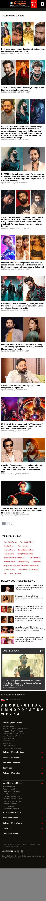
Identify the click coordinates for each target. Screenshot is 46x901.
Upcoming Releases (10, 804)
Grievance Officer (12, 846)
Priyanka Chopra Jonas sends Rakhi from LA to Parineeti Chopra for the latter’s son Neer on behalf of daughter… (29, 639)
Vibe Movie (7, 743)
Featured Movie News (10, 789)
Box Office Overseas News (12, 799)
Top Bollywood (12, 812)
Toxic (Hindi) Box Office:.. (25, 554)
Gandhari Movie (9, 546)
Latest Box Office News (11, 791)
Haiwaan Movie (8, 738)
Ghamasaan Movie (9, 741)
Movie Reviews (8, 806)
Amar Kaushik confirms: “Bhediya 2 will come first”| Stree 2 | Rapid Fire (20, 386)
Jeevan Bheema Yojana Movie (13, 733)
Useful (7, 828)
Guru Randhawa (15, 573)
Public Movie (11, 757)
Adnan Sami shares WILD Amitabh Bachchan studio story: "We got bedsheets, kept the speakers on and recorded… (30, 629)
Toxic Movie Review (10, 542)
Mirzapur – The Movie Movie (13, 731)
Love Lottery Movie (9, 746)
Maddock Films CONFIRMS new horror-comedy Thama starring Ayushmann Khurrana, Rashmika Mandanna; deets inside (22, 346)
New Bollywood (12, 723)
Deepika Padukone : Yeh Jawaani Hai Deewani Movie (21, 566)
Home (4, 844)
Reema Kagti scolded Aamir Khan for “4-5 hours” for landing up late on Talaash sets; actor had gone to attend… (29, 608)
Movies (4, 699)
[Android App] (18, 851)
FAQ (21, 846)
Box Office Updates (10, 794)
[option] (23, 671)
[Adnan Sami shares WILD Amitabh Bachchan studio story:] (7, 632)
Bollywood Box (11, 773)
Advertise (11, 844)
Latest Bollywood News (26, 550)
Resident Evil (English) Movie (13, 748)
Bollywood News (9, 550)
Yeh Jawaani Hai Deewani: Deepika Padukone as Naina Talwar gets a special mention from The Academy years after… (29, 618)
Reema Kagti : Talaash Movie (28, 569)
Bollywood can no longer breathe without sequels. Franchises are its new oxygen (23, 50)
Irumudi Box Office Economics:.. (14, 558)
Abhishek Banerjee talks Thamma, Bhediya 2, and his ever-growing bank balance (22, 89)
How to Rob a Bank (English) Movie (15, 728)
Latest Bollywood (12, 783)
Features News (9, 554)
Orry (5, 573)
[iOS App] (22, 851)
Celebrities (15, 699)
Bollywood (13, 823)
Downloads (10, 834)
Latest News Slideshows (12, 801)
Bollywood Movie (13, 752)
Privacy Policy (21, 844)
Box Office (11, 763)
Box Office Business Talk (11, 796)
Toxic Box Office (23, 546)
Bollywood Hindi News (11, 809)
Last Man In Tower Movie (11, 736)
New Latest (10, 818)
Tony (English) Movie (27, 542)
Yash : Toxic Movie (35, 558)
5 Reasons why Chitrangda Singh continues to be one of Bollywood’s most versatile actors (29, 598)
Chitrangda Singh (9, 569)
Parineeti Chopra (9, 562)
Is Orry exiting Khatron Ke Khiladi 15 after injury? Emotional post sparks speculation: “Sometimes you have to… (29, 587)
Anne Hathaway (23, 562)
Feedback (31, 844)
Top (7, 768)
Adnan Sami (36, 562)
